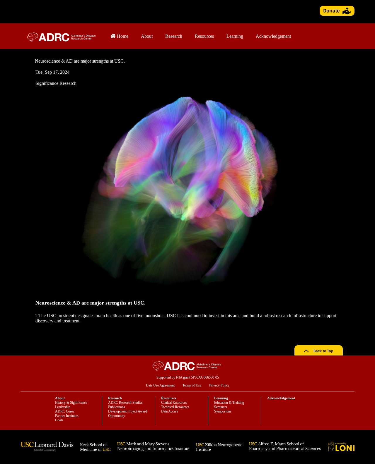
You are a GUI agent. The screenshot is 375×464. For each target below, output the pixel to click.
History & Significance (71, 403)
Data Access (169, 411)
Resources (204, 36)
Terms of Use (192, 385)
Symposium (222, 411)
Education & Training (229, 403)
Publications (116, 407)
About (147, 36)
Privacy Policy (219, 385)
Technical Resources (175, 407)
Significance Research (55, 83)
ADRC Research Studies (125, 403)
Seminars (220, 407)
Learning (234, 36)
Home (122, 36)
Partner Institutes (67, 416)
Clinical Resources (174, 403)
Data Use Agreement (160, 385)
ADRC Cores (64, 411)
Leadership (62, 407)
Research (173, 36)
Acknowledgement (273, 36)
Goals (59, 420)
